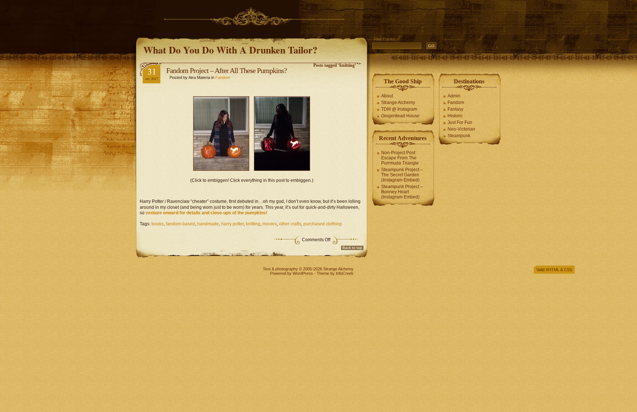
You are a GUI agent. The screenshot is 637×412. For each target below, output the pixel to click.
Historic (455, 115)
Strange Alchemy (398, 102)
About (387, 95)
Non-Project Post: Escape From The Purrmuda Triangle (400, 158)
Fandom (222, 77)
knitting (253, 223)
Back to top (352, 248)
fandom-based (180, 223)
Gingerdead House (400, 115)
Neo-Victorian (461, 129)
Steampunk (459, 135)
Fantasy (455, 109)
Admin (454, 95)
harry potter (232, 223)
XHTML (552, 269)
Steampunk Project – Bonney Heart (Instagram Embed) (402, 192)
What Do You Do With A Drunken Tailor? (230, 50)
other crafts (290, 223)
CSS (568, 269)
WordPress (303, 273)
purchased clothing (322, 223)
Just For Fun (460, 122)
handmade (208, 223)
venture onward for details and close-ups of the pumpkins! (206, 212)
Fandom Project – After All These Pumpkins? (226, 70)
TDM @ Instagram (399, 109)
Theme (323, 273)
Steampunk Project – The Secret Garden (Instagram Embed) (402, 175)
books (158, 223)
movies (269, 223)
